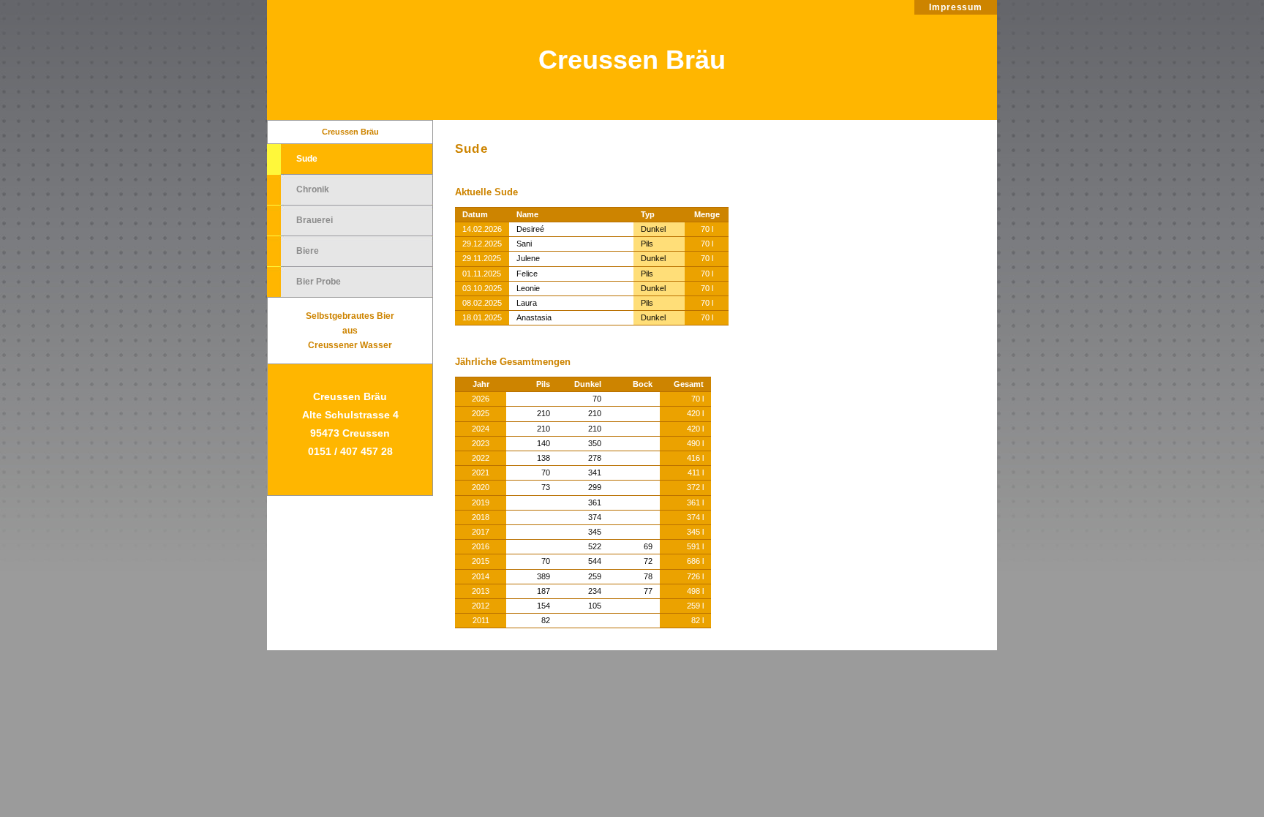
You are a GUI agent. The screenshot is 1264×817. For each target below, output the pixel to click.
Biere (307, 251)
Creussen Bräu (632, 60)
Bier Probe (318, 281)
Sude (306, 159)
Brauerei (314, 220)
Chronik (312, 189)
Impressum (955, 7)
